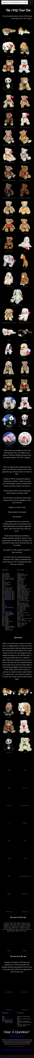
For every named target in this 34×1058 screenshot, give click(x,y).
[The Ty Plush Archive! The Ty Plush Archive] (14, 2)
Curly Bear (8, 603)
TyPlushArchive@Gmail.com (17, 1050)
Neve (2, 1056)
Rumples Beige (9, 1018)
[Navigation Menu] (30, 2)
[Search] (2, 5)
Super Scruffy (9, 608)
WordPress (14, 1056)
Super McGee (8, 610)
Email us (17, 1036)
